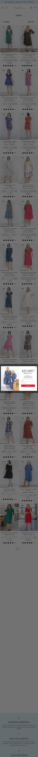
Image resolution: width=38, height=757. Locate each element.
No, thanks (28, 387)
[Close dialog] (36, 367)
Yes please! (28, 385)
